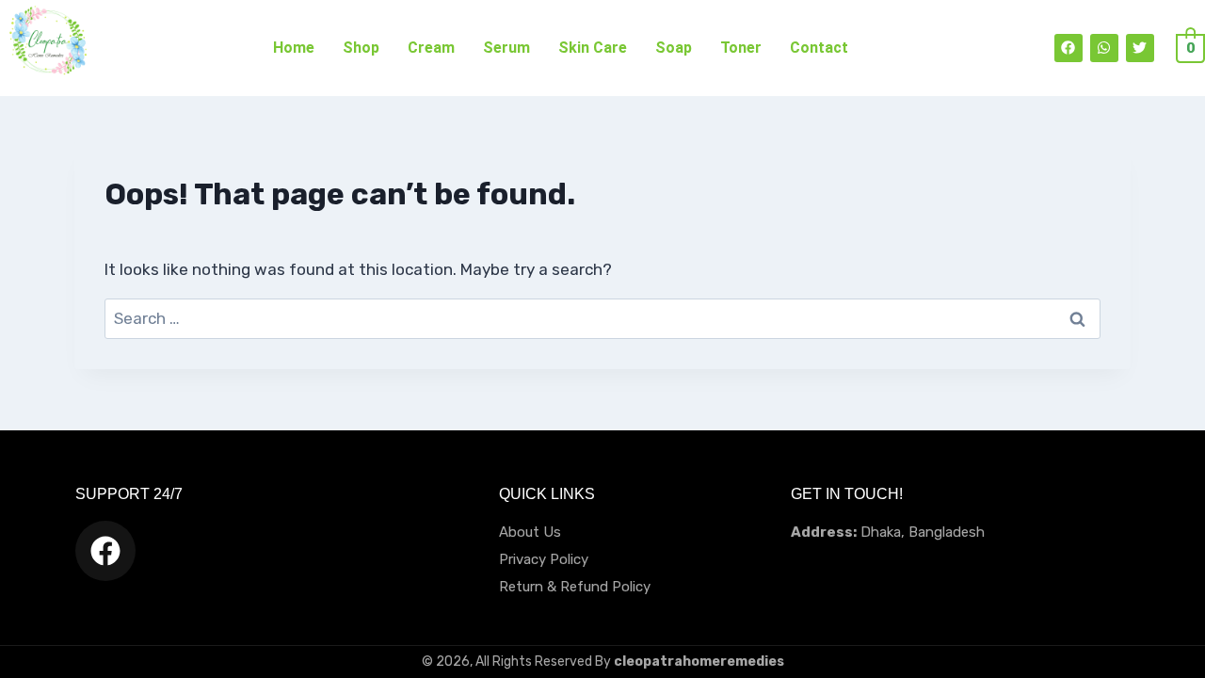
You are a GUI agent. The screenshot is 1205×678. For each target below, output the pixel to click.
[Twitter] (1140, 48)
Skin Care (592, 47)
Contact (819, 47)
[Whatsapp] (1104, 48)
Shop (361, 47)
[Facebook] (1068, 48)
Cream (431, 47)
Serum (506, 47)
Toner (741, 47)
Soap (673, 47)
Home (293, 47)
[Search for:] (602, 318)
